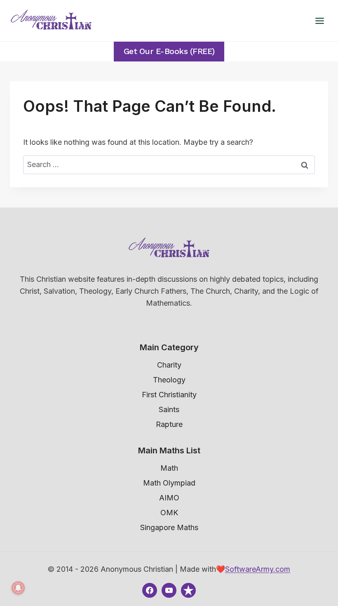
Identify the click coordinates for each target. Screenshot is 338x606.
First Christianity (169, 394)
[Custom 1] (188, 590)
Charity (169, 365)
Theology (169, 379)
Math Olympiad (169, 483)
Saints (169, 409)
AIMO (169, 497)
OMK (169, 512)
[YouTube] (169, 590)
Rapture (169, 424)
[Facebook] (149, 590)
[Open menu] (319, 20)
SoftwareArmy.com (257, 569)
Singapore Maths (169, 527)
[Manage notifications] (18, 587)
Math (169, 468)
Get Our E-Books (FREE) (169, 51)
